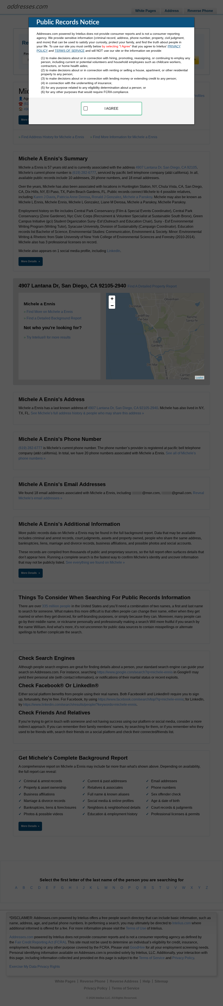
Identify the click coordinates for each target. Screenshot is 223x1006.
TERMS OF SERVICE (69, 50)
